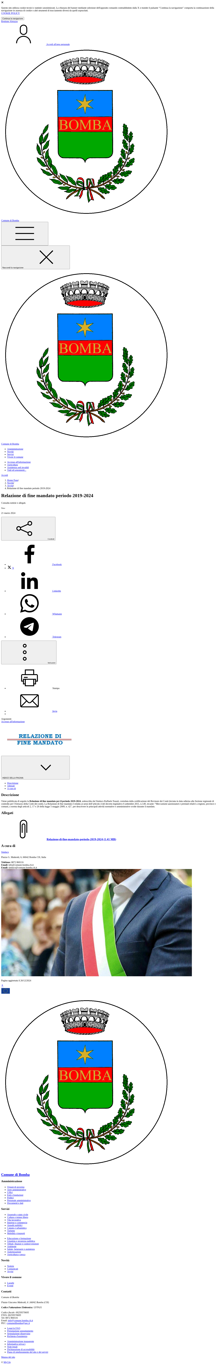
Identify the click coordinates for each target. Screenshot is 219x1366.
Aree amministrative (16, 1189)
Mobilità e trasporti (16, 1233)
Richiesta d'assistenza (17, 1336)
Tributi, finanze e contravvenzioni (23, 1243)
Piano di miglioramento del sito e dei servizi (27, 1352)
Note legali (12, 1346)
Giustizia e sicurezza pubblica (21, 1241)
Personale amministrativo (19, 1200)
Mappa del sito (8, 1357)
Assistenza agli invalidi (18, 467)
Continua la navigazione (12, 18)
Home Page (12, 480)
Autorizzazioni (14, 1252)
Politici (10, 1197)
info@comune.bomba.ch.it (20, 1320)
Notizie (10, 1266)
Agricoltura (12, 464)
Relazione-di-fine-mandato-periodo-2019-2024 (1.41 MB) (81, 839)
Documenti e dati (15, 1203)
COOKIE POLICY (10, 13)
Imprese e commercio (17, 1222)
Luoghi (10, 1283)
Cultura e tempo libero (17, 1217)
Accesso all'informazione (19, 462)
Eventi (10, 1285)
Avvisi (10, 485)
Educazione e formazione (19, 1238)
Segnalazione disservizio (18, 1333)
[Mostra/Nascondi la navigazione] (24, 234)
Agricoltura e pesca (16, 1254)
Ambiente (11, 1246)
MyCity (7, 1362)
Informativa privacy (16, 1344)
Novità (10, 483)
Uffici (10, 1192)
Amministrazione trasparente (20, 1341)
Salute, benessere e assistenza (21, 1249)
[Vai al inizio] (2, 986)
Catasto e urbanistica (17, 1228)
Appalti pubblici (14, 1225)
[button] (15, 449)
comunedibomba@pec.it (18, 1323)
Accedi (4, 475)
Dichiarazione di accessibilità (20, 1349)
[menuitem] (34, 564)
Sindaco (5, 852)
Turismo (11, 1230)
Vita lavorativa (14, 1220)
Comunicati (12, 1269)
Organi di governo (15, 1187)
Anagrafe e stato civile (17, 1214)
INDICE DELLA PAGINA (13, 778)
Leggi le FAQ (13, 1328)
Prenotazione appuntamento (20, 1331)
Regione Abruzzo (9, 21)
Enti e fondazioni (15, 1195)
